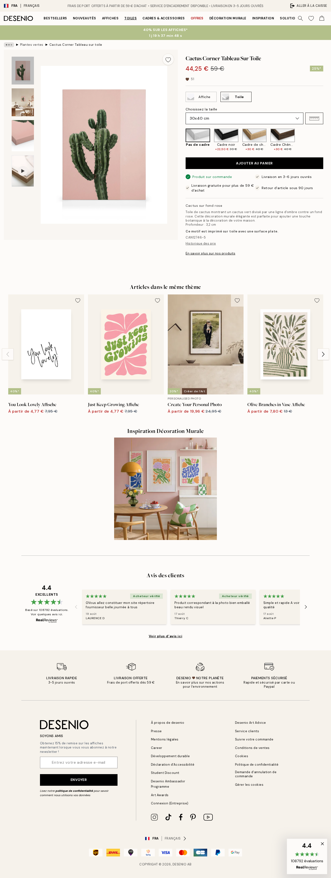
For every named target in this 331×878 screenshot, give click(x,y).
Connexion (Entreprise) (170, 803)
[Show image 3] (23, 135)
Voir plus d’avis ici (165, 636)
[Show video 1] (23, 171)
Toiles (130, 18)
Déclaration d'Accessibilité (173, 764)
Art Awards (160, 795)
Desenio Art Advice (250, 723)
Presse (156, 731)
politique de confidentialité (74, 791)
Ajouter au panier (254, 163)
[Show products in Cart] (321, 18)
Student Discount (165, 773)
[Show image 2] (23, 102)
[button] (314, 118)
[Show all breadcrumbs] (9, 44)
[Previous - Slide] (182, 140)
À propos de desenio (167, 723)
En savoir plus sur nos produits (210, 253)
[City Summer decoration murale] (165, 489)
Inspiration (263, 18)
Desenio (180, 864)
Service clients (247, 731)
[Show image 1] (23, 71)
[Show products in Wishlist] (311, 18)
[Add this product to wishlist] (168, 59)
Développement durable (170, 756)
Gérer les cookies (249, 785)
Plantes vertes (31, 45)
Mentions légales (165, 739)
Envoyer (79, 780)
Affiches (110, 18)
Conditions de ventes (252, 748)
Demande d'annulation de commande (256, 774)
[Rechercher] (300, 18)
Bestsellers (55, 18)
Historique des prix (201, 243)
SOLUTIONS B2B (294, 18)
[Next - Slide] (327, 140)
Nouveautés (84, 18)
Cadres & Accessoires (163, 18)
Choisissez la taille (201, 109)
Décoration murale (227, 18)
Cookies (241, 756)
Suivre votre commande (254, 739)
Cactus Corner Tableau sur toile (75, 45)
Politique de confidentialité (257, 764)
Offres (197, 18)
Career (156, 748)
